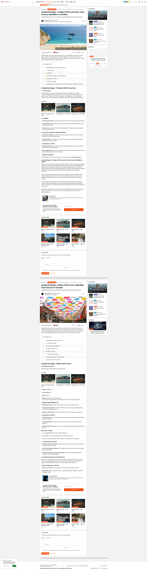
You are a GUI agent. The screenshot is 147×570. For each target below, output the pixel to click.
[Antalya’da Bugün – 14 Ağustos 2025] (78, 240)
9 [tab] (97, 65)
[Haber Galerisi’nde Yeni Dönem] (97, 35)
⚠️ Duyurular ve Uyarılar (50, 78)
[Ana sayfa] (33, 2)
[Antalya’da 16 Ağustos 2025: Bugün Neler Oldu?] (63, 240)
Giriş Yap (53, 273)
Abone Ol (74, 209)
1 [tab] (90, 63)
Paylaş (105, 568)
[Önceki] (122, 2)
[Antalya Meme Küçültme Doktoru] (97, 29)
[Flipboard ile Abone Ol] (55, 52)
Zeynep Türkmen (48, 293)
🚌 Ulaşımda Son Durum (50, 348)
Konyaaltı (78, 165)
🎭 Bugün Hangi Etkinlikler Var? (51, 346)
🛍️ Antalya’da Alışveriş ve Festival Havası (54, 357)
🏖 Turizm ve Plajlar (49, 351)
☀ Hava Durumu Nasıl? (50, 343)
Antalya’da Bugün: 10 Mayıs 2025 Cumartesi (54, 67)
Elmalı (74, 470)
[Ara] (142, 2)
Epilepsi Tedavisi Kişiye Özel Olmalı (96, 16)
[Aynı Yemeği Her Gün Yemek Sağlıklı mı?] (97, 41)
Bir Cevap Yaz (45, 252)
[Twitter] (103, 565)
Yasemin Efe (47, 20)
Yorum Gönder (45, 273)
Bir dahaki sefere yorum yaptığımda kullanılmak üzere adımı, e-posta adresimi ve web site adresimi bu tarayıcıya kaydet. (62, 270)
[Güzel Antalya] (6, 1)
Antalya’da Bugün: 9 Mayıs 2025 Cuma (53, 340)
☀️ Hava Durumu (48, 70)
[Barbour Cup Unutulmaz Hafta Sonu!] (48, 109)
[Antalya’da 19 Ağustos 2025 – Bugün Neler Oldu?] (48, 240)
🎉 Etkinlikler (47, 73)
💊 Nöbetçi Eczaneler (49, 81)
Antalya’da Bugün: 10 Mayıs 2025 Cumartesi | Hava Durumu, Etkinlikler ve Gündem (63, 84)
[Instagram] (105, 565)
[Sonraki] (136, 2)
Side (47, 435)
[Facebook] (100, 565)
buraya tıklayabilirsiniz (75, 157)
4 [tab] (97, 63)
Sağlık (90, 15)
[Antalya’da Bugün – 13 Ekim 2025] (63, 109)
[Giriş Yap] (145, 2)
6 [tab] (102, 63)
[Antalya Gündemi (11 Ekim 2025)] (78, 109)
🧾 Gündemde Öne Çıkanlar (51, 354)
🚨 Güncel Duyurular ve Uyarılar (51, 359)
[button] (95, 568)
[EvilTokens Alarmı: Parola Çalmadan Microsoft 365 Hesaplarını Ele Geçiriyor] (97, 23)
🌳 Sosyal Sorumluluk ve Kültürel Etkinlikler (54, 75)
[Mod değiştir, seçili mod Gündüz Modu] (139, 2)
